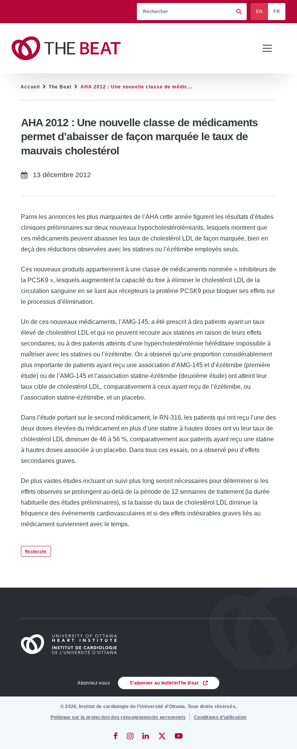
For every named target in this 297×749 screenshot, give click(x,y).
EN (259, 11)
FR (276, 11)
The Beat (60, 87)
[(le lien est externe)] (116, 736)
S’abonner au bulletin (164, 683)
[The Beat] (70, 48)
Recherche (36, 551)
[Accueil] (72, 644)
